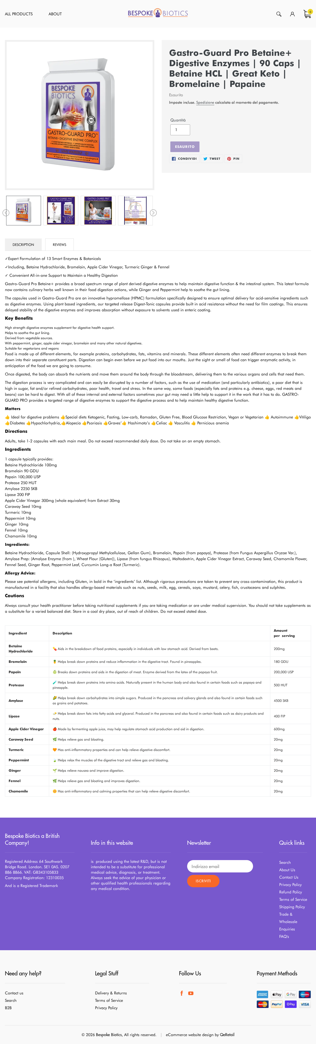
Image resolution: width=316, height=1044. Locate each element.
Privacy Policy (290, 884)
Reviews (59, 245)
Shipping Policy (292, 907)
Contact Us (288, 877)
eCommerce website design (190, 1034)
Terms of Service (293, 899)
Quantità (178, 120)
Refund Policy (290, 892)
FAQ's (284, 936)
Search (285, 862)
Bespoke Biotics (109, 1034)
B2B (8, 1007)
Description (23, 245)
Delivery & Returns (111, 993)
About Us (287, 869)
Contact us (14, 993)
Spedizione (205, 102)
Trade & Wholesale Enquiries (288, 921)
